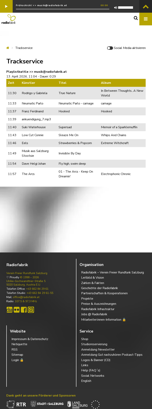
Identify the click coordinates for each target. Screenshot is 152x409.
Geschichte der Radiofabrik (99, 288)
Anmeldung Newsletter (98, 349)
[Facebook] (24, 310)
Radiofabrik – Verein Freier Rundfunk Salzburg (112, 272)
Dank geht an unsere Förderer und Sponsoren (41, 395)
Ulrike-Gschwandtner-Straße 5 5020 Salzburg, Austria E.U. (26, 283)
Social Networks (92, 376)
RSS (14, 349)
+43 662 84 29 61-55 (40, 293)
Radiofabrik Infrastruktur (97, 309)
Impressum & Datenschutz (29, 339)
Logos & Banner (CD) (95, 360)
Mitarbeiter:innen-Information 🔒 (103, 319)
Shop (84, 339)
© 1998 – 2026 (29, 277)
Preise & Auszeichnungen (98, 304)
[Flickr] (16, 310)
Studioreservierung (94, 344)
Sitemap (17, 355)
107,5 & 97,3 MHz (26, 301)
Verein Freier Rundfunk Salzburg (26, 273)
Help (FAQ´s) (90, 370)
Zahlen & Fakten (92, 283)
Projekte (87, 298)
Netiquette (19, 344)
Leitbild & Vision (92, 277)
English (86, 381)
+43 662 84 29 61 (37, 289)
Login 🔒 (17, 360)
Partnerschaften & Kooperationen (104, 293)
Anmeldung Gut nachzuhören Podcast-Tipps (111, 355)
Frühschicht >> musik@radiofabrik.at (41, 5)
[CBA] (9, 310)
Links (84, 365)
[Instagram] (31, 310)
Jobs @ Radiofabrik (94, 314)
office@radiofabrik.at (26, 297)
